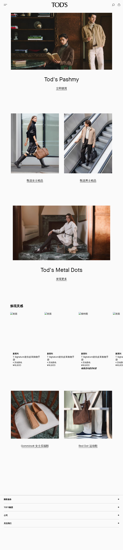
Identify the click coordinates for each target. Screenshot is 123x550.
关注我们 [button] (8, 523)
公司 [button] (6, 515)
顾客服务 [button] (8, 499)
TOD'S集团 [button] (8, 507)
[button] (5, 5)
